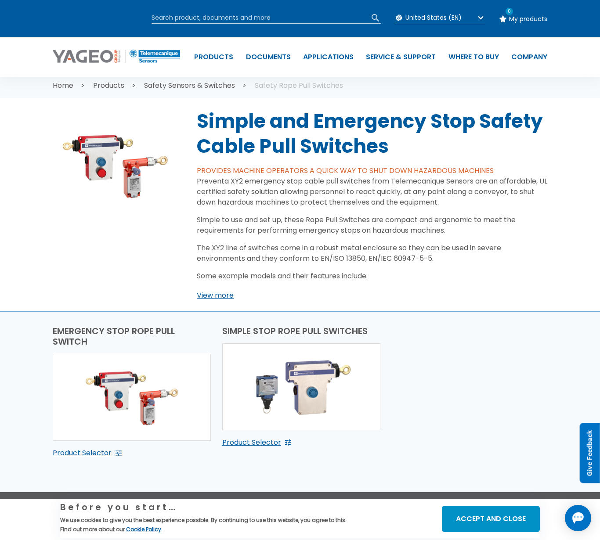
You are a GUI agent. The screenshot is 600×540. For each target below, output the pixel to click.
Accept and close (491, 519)
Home (63, 85)
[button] (215, 295)
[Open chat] (578, 518)
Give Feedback (589, 453)
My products (528, 19)
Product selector (82, 453)
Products (108, 85)
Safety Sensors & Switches (189, 85)
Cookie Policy (143, 529)
